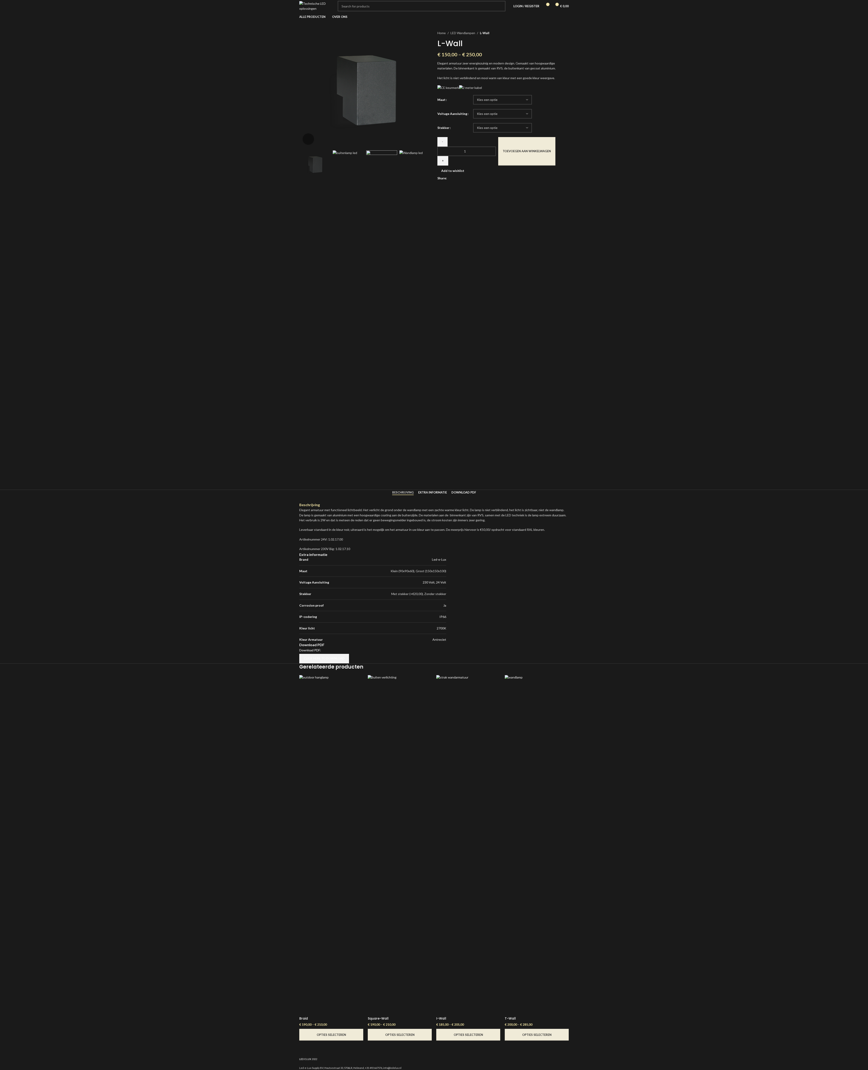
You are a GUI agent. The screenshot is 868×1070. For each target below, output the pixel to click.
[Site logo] (316, 6)
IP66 (442, 617)
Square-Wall (378, 1018)
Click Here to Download (324, 658)
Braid (303, 1018)
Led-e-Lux (439, 559)
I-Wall (441, 1018)
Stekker (443, 128)
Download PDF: (310, 650)
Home (441, 33)
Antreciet (439, 639)
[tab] (403, 493)
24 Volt (441, 582)
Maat (441, 100)
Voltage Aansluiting (452, 114)
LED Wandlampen (463, 33)
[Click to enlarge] (308, 139)
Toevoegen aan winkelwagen (527, 151)
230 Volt (429, 582)
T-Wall (510, 1018)
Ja (444, 605)
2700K (441, 628)
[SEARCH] (500, 6)
